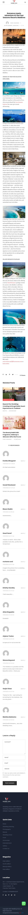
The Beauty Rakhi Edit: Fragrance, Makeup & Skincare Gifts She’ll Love (12, 435)
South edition (7, 864)
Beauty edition (7, 866)
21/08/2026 (17, 439)
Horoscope (6, 840)
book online (6, 363)
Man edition (6, 869)
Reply (23, 461)
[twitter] (11, 895)
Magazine (16, 25)
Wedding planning (8, 399)
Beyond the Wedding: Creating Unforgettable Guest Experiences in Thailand (14, 406)
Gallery (5, 846)
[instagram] (14, 895)
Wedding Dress (7, 835)
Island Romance (11, 282)
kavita (5, 411)
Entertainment (8, 25)
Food (4, 837)
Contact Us (6, 848)
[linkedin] (5, 895)
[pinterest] (8, 895)
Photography (7, 829)
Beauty (5, 428)
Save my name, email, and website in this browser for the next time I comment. (14, 775)
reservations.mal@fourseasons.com (12, 361)
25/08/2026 (12, 411)
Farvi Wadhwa (14, 23)
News (4, 824)
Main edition (6, 861)
